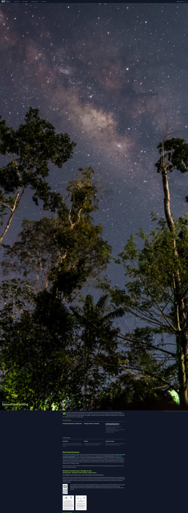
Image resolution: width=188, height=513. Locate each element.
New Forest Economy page (111, 465)
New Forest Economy (71, 452)
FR (183, 1)
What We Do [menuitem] (25, 1)
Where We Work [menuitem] (34, 1)
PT (180, 1)
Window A (68, 481)
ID (181, 1)
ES (179, 1)
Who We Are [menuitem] (16, 1)
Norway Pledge (88, 477)
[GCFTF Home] (6, 1)
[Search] (186, 2)
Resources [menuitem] (43, 1)
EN (177, 1)
